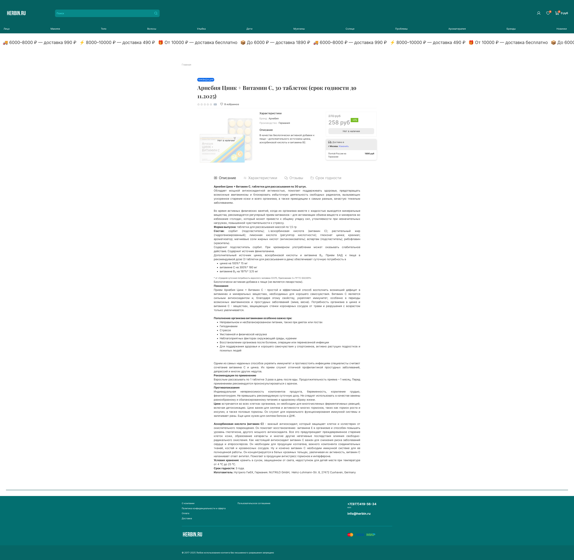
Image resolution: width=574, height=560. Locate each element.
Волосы (151, 28)
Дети (249, 28)
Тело (103, 28)
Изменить (344, 146)
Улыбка (201, 28)
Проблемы (401, 28)
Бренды (511, 28)
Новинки (562, 28)
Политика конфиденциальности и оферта (204, 508)
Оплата (185, 513)
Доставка (187, 518)
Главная (186, 64)
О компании (188, 503)
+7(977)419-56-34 (361, 504)
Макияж (55, 28)
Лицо (7, 28)
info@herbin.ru (359, 513)
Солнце (350, 28)
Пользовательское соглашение (254, 503)
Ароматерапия (457, 28)
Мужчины (299, 28)
